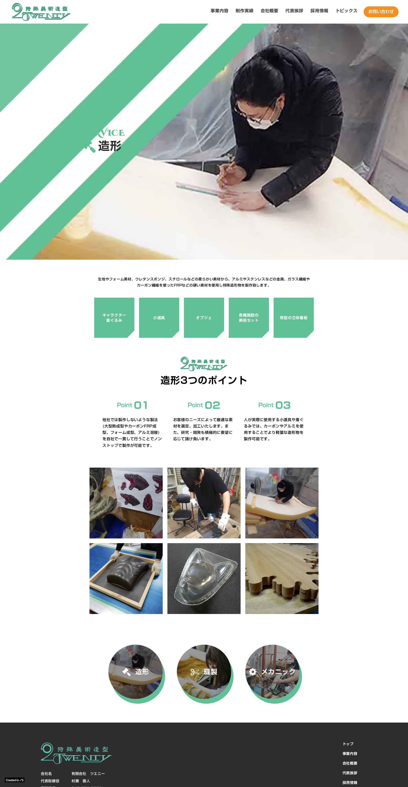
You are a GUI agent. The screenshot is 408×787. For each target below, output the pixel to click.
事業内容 (350, 753)
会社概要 (350, 763)
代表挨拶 (350, 772)
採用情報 (350, 782)
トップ (348, 743)
